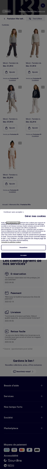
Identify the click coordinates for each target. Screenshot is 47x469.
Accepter (23, 255)
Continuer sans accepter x (14, 212)
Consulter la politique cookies (11, 242)
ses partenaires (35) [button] (13, 223)
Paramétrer (23, 247)
